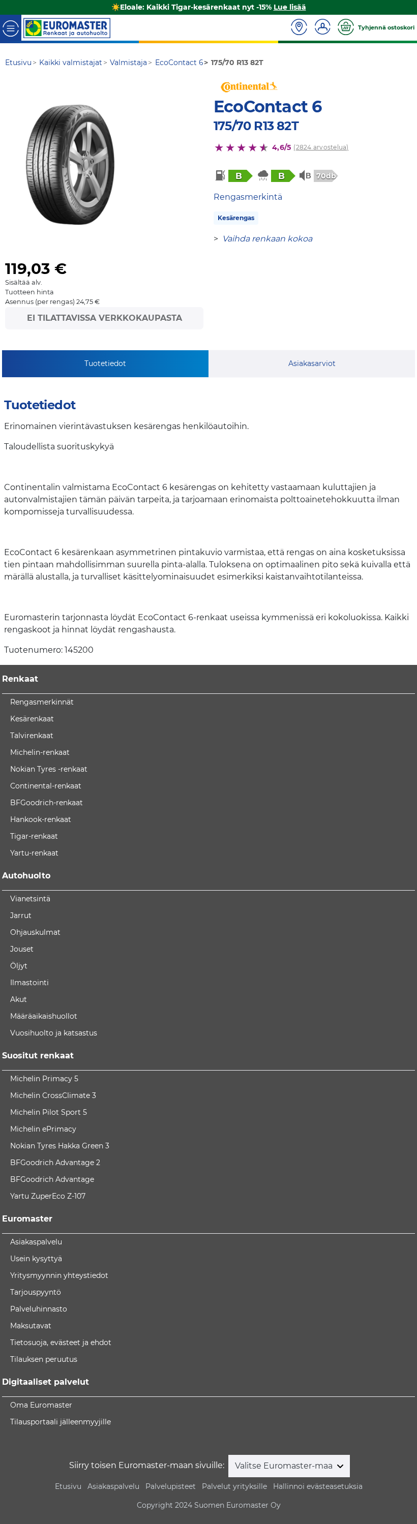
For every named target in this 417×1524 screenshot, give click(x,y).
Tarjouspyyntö (35, 1292)
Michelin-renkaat (40, 752)
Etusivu (68, 1486)
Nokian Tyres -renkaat (48, 769)
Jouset (22, 949)
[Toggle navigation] (10, 28)
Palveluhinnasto (38, 1309)
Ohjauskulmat (35, 932)
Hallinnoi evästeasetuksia (318, 1486)
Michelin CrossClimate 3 (53, 1095)
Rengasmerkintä (248, 197)
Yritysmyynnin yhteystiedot (59, 1275)
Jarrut (21, 915)
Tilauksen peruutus (43, 1359)
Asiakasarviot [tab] (312, 363)
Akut (18, 999)
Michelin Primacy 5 (44, 1078)
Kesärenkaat (32, 718)
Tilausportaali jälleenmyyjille (60, 1421)
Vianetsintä (30, 898)
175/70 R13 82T (256, 125)
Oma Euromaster (41, 1405)
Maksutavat (30, 1325)
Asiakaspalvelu (36, 1241)
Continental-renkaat (45, 785)
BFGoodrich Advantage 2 (55, 1162)
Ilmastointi (29, 982)
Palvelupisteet (170, 1486)
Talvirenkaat (31, 735)
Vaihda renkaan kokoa (267, 238)
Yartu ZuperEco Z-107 (47, 1196)
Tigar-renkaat (34, 836)
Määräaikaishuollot (43, 1016)
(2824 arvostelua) (320, 147)
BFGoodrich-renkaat (46, 802)
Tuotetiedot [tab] (105, 363)
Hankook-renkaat (40, 819)
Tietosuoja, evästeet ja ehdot (60, 1342)
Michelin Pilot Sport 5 (48, 1112)
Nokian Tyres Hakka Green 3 (59, 1145)
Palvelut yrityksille (234, 1486)
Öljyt (18, 965)
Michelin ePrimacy (43, 1129)
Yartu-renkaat (34, 853)
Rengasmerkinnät (42, 702)
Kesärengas (236, 218)
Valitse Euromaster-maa (285, 1466)
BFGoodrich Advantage (52, 1179)
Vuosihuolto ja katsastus (53, 1033)
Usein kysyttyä (36, 1258)
